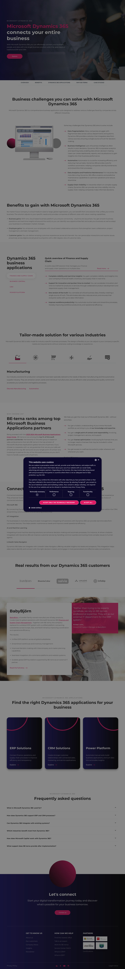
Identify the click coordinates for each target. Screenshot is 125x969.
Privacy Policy (80, 487)
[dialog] (62, 484)
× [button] (98, 460)
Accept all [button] (88, 502)
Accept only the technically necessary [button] (59, 502)
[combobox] (96, 460)
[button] (35, 508)
